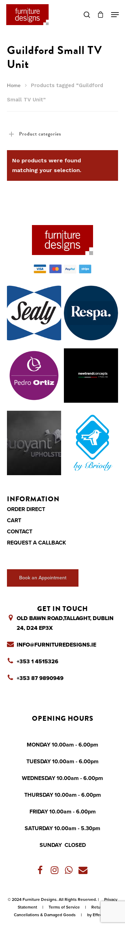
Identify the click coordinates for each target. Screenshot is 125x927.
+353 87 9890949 (40, 678)
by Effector (97, 914)
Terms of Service (64, 907)
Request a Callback (36, 542)
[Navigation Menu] (115, 14)
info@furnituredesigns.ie (56, 644)
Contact (19, 531)
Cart (14, 520)
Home (13, 85)
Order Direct (26, 509)
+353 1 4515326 (37, 661)
